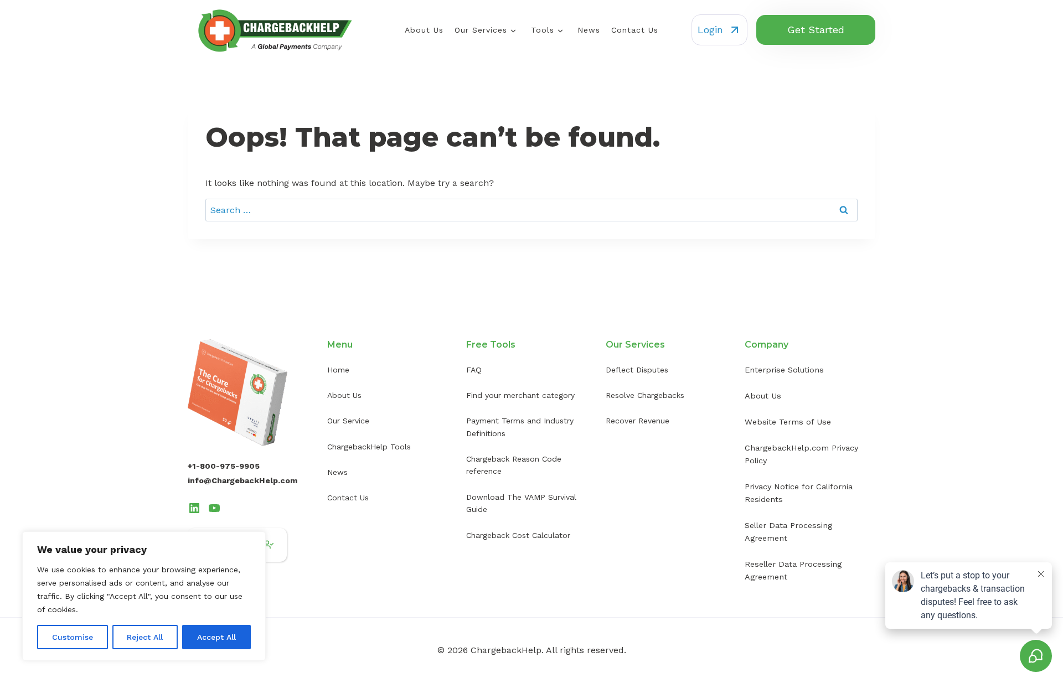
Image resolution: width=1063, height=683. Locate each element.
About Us (424, 29)
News (588, 29)
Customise (72, 637)
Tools (542, 29)
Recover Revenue (637, 420)
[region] (144, 596)
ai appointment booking (612, 476)
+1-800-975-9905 (224, 466)
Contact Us (634, 29)
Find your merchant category (520, 395)
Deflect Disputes (637, 369)
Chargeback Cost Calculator (518, 535)
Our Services (481, 29)
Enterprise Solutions (784, 369)
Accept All (216, 637)
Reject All (145, 637)
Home (338, 369)
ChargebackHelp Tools (369, 446)
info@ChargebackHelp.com (242, 480)
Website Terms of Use (788, 421)
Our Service (348, 420)
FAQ (474, 369)
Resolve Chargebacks (645, 395)
